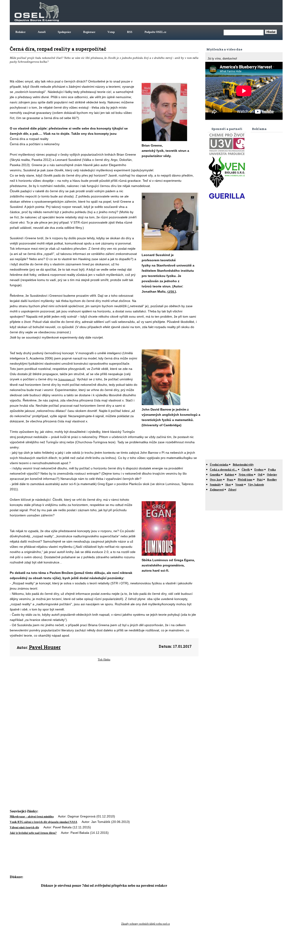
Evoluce (258, 469)
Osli (260, 474)
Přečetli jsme (245, 479)
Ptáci (260, 479)
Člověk (246, 469)
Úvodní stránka (219, 464)
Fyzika (272, 469)
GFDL (171, 291)
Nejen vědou (246, 474)
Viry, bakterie (256, 484)
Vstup (111, 32)
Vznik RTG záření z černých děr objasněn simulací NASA (43, 822)
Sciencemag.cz (66, 379)
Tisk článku (104, 659)
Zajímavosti (217, 489)
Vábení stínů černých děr (24, 827)
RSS (129, 32)
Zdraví (232, 489)
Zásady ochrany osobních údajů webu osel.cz (145, 923)
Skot (228, 484)
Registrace (89, 32)
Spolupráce (64, 32)
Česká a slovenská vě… (223, 469)
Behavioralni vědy (243, 464)
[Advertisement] (199, 11)
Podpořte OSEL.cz (155, 32)
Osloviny (272, 474)
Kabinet (229, 474)
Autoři (41, 32)
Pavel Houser (45, 647)
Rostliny (272, 479)
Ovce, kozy (216, 479)
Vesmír (239, 484)
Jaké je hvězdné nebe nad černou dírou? (33, 832)
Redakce (20, 32)
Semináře (215, 484)
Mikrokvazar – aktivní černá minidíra (32, 816)
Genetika (215, 474)
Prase (230, 479)
